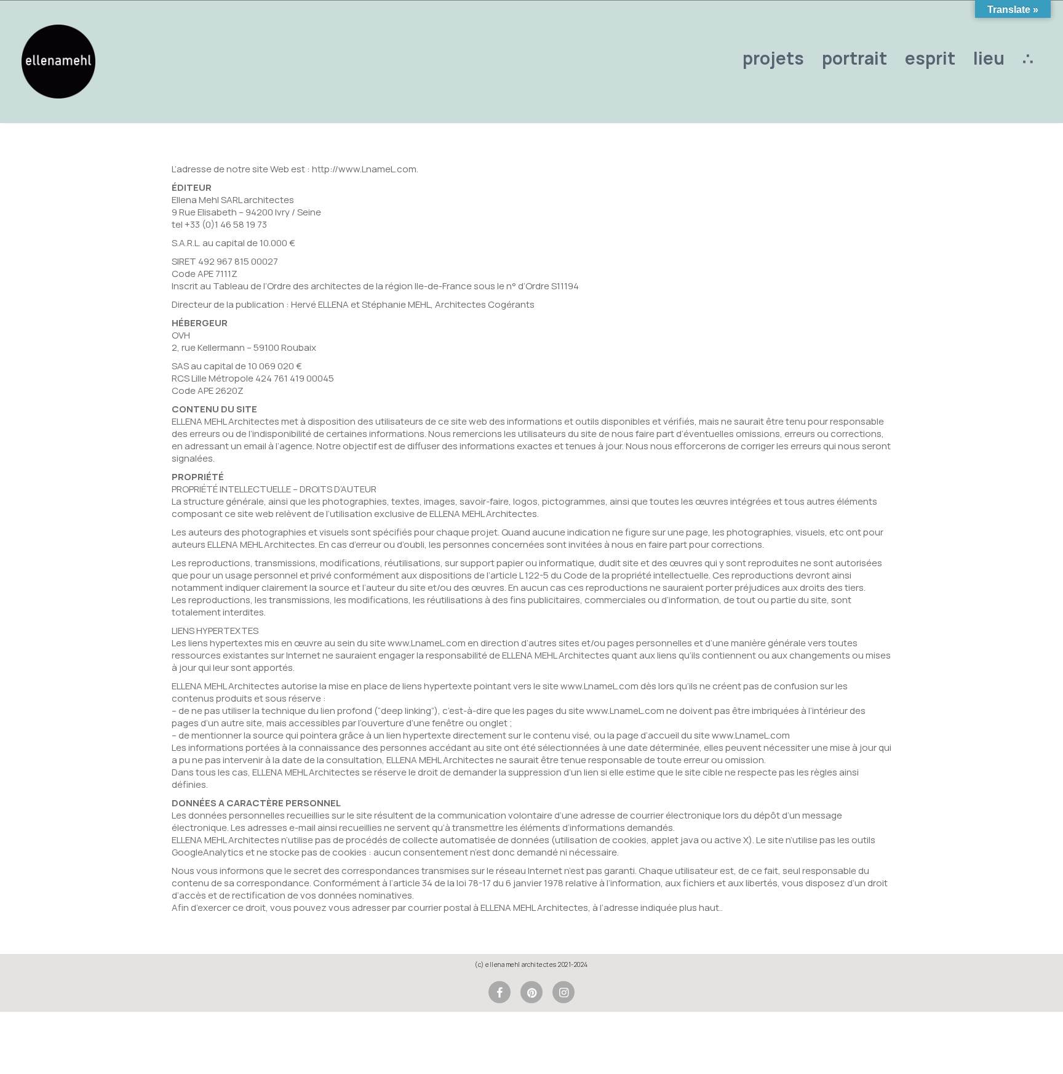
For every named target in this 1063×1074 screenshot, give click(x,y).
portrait (854, 58)
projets (773, 58)
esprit (930, 58)
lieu (989, 58)
